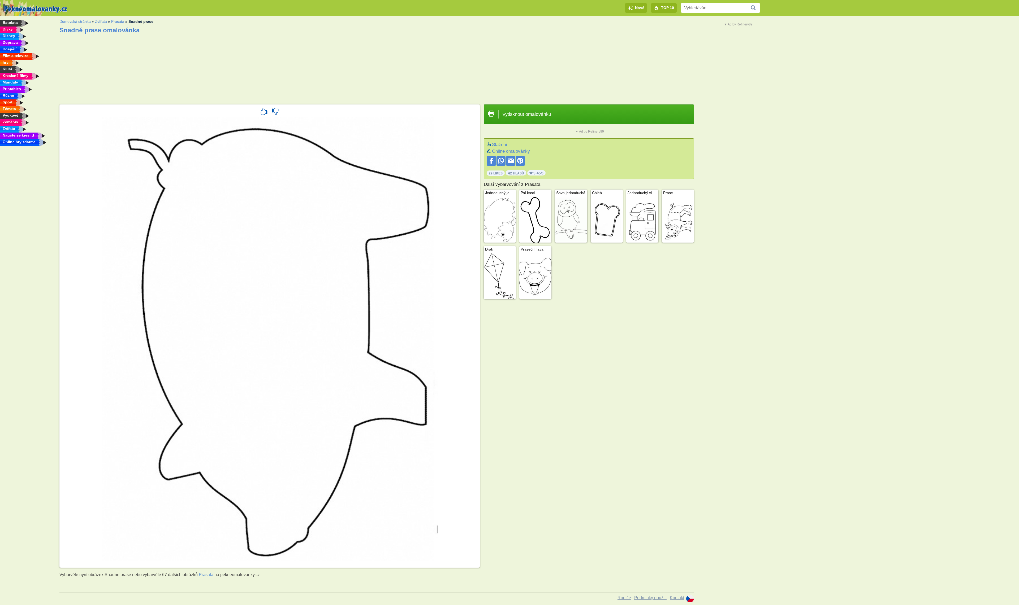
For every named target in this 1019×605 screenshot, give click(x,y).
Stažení (499, 144)
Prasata (117, 21)
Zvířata (101, 21)
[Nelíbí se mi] (275, 112)
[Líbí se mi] (264, 112)
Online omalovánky (511, 151)
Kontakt (677, 597)
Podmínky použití (650, 597)
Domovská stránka (75, 21)
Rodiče (624, 597)
